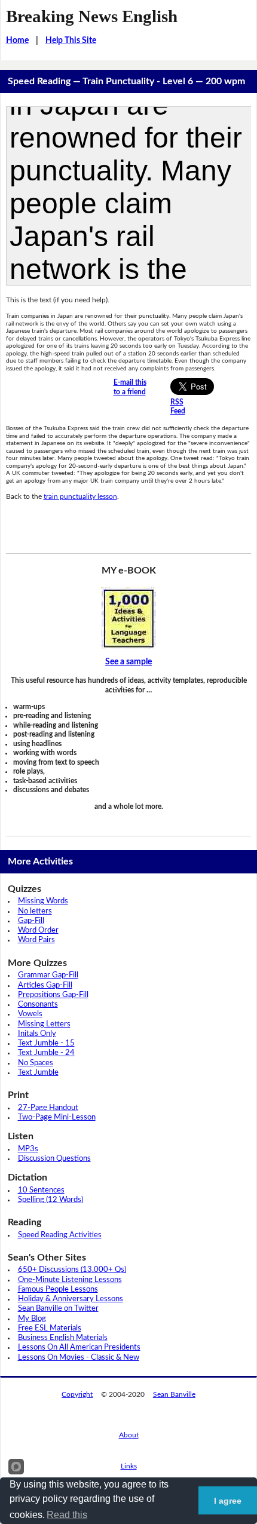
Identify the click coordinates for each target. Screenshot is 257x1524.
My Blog (32, 1319)
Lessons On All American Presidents (79, 1347)
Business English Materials (63, 1338)
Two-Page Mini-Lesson (57, 1117)
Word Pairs (36, 940)
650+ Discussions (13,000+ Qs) (72, 1270)
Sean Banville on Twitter (58, 1309)
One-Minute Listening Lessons (70, 1280)
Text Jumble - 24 (46, 1053)
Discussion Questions (54, 1159)
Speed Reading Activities (60, 1235)
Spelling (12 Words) (50, 1200)
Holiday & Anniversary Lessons (70, 1299)
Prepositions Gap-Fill (53, 995)
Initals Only (37, 1034)
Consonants (38, 1004)
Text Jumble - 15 (46, 1043)
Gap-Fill (31, 921)
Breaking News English (92, 16)
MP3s (28, 1149)
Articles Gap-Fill (45, 985)
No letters (35, 911)
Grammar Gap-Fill (48, 975)
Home (17, 40)
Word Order (38, 930)
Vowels (30, 1014)
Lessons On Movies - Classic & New (78, 1358)
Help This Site (70, 40)
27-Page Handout (48, 1108)
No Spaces (35, 1063)
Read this (67, 1515)
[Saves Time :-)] (129, 618)
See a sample (128, 662)
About (129, 1435)
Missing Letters (44, 1024)
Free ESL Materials (49, 1328)
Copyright (77, 1394)
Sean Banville (174, 1394)
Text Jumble (38, 1073)
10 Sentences (41, 1190)
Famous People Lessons (58, 1289)
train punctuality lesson (80, 496)
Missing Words (43, 901)
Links (129, 1466)
